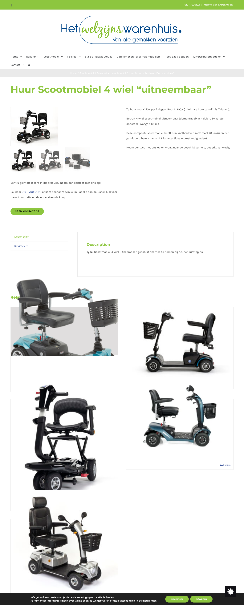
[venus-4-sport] (64, 126)
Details (226, 465)
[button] (29, 64)
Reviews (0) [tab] (21, 246)
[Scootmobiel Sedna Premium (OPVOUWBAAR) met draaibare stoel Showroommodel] (64, 437)
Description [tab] (21, 236)
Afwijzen (201, 599)
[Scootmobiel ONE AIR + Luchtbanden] (179, 332)
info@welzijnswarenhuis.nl (218, 4)
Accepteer (177, 599)
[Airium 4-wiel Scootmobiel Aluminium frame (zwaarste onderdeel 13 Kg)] (64, 330)
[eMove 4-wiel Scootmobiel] (64, 544)
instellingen (149, 601)
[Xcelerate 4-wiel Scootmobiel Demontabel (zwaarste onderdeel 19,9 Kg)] (179, 416)
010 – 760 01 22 (31, 192)
